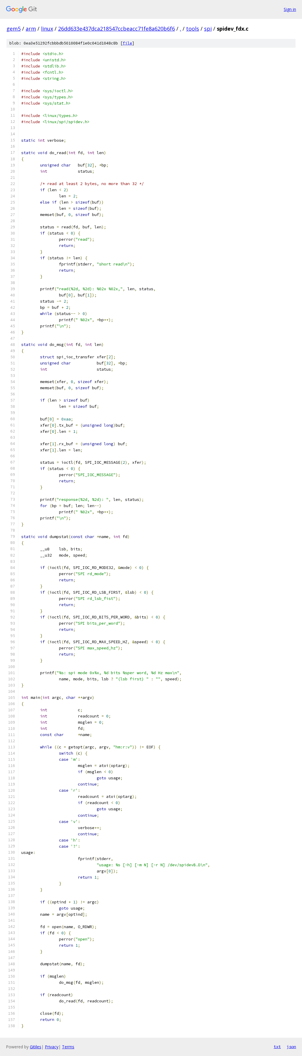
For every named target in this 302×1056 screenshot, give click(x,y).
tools (192, 28)
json (291, 1046)
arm (31, 28)
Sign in (290, 9)
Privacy (51, 1047)
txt (277, 1046)
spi (208, 28)
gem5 (13, 28)
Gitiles (35, 1047)
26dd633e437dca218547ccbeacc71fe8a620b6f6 (116, 28)
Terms (68, 1047)
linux (47, 28)
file (127, 43)
